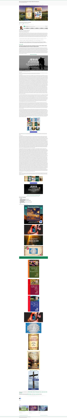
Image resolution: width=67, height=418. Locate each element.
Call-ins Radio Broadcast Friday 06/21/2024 (23, 415)
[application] (33, 63)
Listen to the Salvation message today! (33, 195)
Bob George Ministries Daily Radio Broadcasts (29, 1)
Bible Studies (29, 394)
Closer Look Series (36, 394)
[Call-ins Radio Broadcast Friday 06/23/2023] (43, 408)
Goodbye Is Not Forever (34, 370)
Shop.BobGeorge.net (33, 133)
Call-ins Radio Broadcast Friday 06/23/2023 (42, 411)
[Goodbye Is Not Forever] (33, 360)
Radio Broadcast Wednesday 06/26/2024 (32, 411)
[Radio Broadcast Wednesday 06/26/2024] (33, 408)
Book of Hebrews (25, 23)
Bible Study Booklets (33, 54)
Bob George (21, 23)
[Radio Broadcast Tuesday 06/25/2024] (23, 408)
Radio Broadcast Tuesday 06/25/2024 (22, 411)
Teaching (28, 23)
